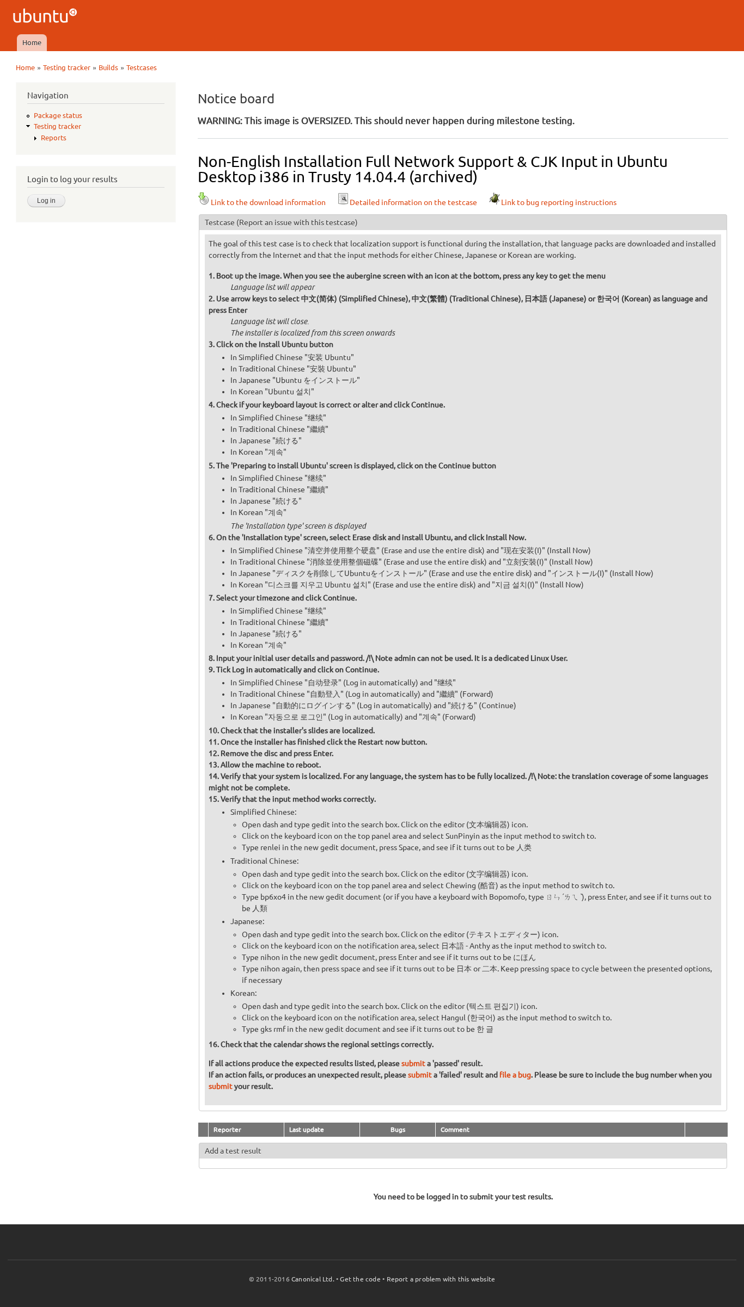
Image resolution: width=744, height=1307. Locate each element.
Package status (58, 115)
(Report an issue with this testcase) (297, 222)
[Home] (47, 17)
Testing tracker (66, 67)
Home (31, 42)
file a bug (515, 1074)
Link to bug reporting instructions (559, 202)
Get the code (360, 1279)
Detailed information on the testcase (413, 202)
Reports (53, 137)
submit (413, 1063)
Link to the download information (268, 202)
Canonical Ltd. (312, 1279)
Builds (108, 67)
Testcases (141, 67)
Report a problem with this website (441, 1279)
